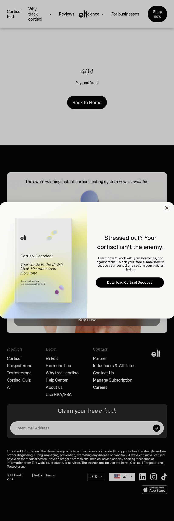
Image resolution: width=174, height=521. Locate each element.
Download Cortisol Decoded (130, 282)
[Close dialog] (166, 208)
